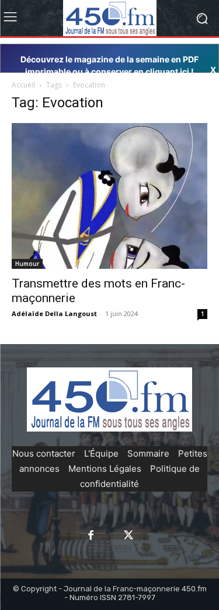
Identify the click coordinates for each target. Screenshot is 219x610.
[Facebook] (90, 536)
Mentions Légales (104, 468)
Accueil (23, 85)
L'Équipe (101, 453)
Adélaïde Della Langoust (54, 313)
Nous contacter (43, 453)
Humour (27, 264)
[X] (128, 536)
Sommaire (148, 453)
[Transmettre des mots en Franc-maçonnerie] (109, 196)
